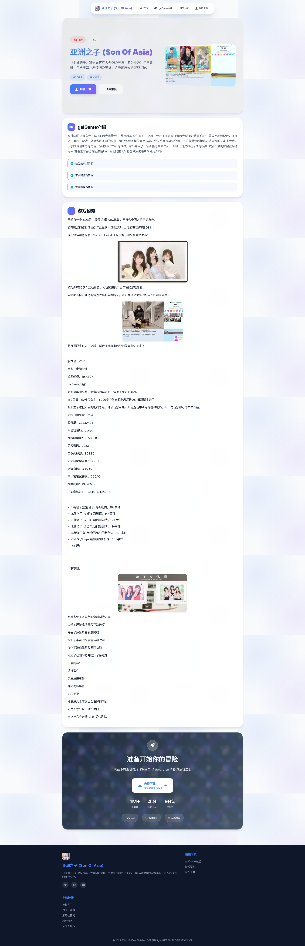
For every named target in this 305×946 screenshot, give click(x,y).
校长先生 (67, 904)
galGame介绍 (193, 861)
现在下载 (190, 872)
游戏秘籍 (190, 866)
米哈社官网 (68, 915)
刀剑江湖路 (68, 910)
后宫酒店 (67, 920)
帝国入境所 (68, 926)
